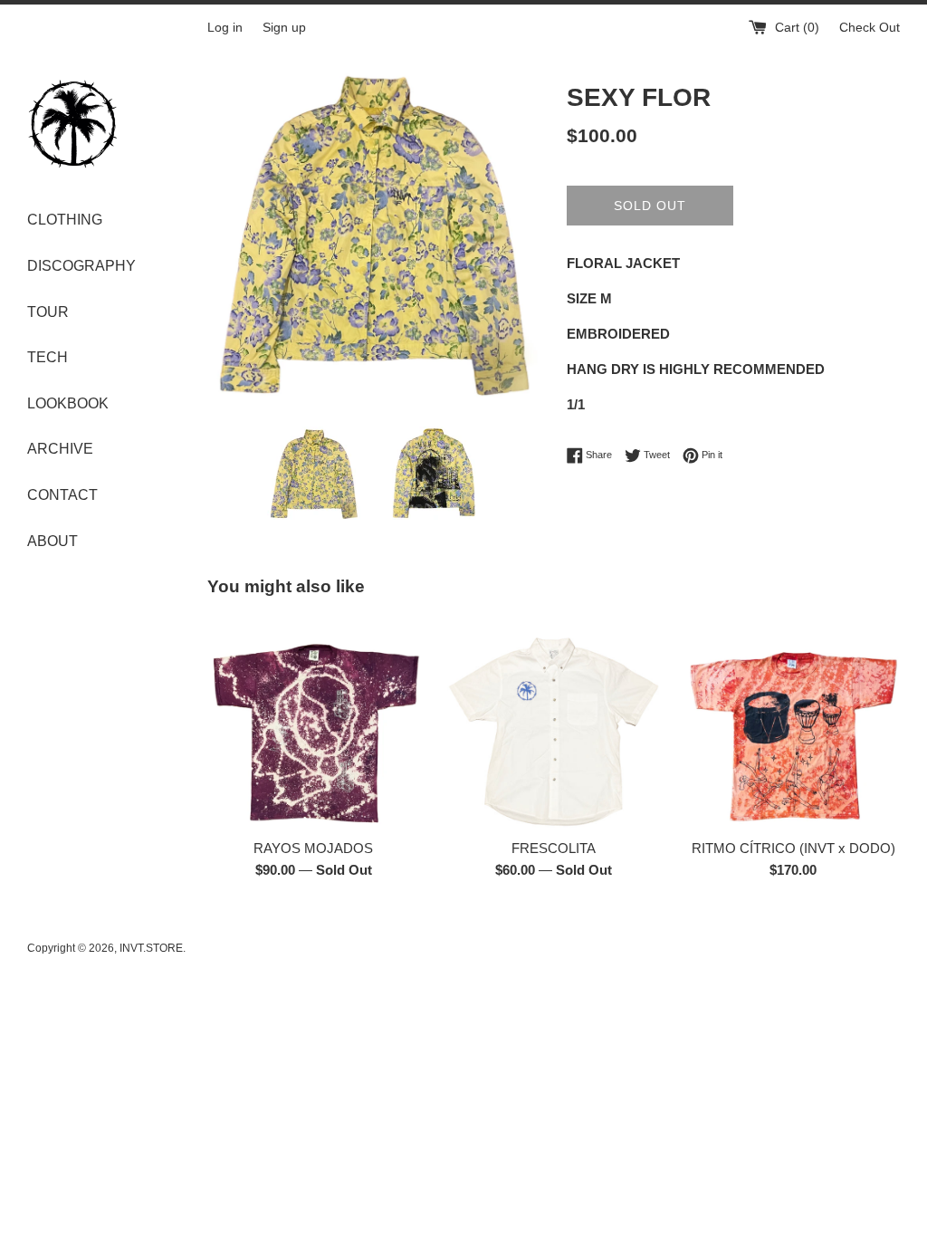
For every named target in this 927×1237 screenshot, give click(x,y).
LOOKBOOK (68, 403)
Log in (225, 27)
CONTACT (62, 495)
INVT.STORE (151, 948)
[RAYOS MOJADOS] (313, 722)
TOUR (48, 312)
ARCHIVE (60, 448)
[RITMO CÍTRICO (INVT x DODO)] (793, 722)
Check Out (869, 27)
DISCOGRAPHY (81, 265)
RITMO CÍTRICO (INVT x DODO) (793, 848)
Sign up (284, 27)
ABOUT (52, 541)
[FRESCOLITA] (553, 722)
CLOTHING (64, 219)
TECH (47, 357)
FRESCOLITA (553, 848)
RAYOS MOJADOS (313, 848)
